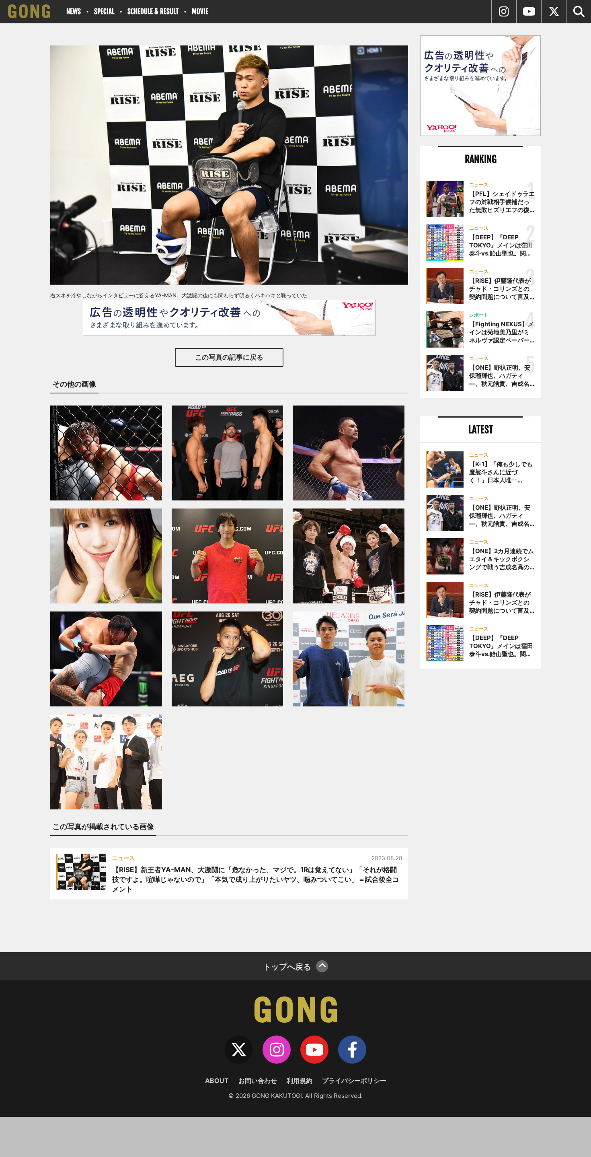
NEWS (73, 11)
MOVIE (200, 11)
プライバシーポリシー (354, 1081)
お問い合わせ (257, 1081)
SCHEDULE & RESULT (153, 11)
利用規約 (299, 1081)
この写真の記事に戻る (229, 357)
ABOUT (217, 1081)
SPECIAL (104, 11)
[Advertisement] (480, 807)
